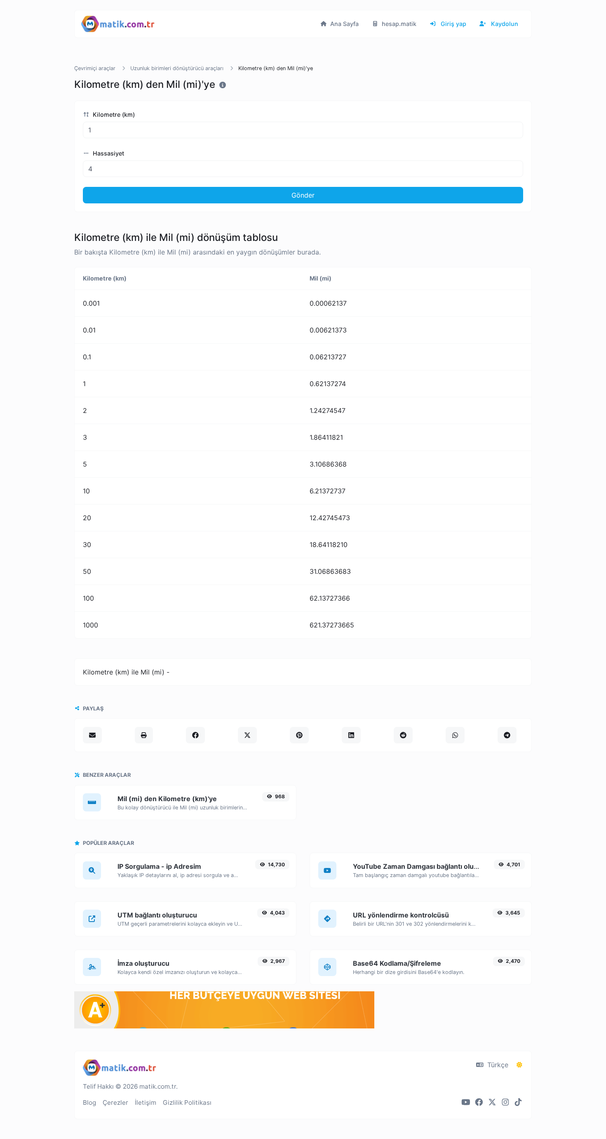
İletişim (145, 1102)
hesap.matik (398, 23)
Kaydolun (503, 23)
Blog (89, 1102)
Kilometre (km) (113, 114)
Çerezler (115, 1102)
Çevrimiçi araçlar (94, 68)
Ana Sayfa (344, 23)
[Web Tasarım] (224, 1026)
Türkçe (496, 1065)
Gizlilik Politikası (187, 1102)
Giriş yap (452, 23)
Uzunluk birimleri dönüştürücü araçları (176, 68)
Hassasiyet (107, 153)
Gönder (303, 195)
